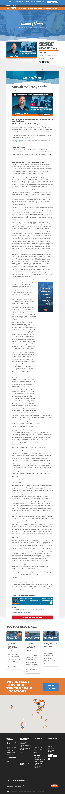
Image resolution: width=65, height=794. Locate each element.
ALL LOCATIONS (51, 748)
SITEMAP (21, 785)
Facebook (41, 609)
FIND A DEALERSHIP (38, 761)
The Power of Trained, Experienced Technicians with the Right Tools (13, 646)
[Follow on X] (43, 62)
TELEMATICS (23, 760)
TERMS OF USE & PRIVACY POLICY (12, 785)
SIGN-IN (60, 5)
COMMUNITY (50, 744)
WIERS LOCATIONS (51, 686)
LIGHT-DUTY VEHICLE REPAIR (11, 748)
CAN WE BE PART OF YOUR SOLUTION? (32, 617)
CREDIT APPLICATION (38, 747)
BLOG (35, 745)
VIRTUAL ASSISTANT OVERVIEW (24, 773)
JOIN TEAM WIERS (52, 742)
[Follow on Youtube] (48, 62)
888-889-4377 (20, 780)
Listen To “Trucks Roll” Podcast (24, 595)
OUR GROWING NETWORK (51, 751)
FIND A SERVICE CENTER (39, 759)
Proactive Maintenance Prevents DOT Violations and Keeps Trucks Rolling (31, 647)
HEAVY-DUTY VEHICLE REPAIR (11, 743)
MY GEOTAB (36, 752)
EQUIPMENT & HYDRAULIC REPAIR (24, 755)
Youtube (30, 611)
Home (7, 69)
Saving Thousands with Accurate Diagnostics (50, 645)
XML (25, 785)
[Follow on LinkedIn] (45, 62)
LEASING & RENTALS (10, 763)
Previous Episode (25, 612)
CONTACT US (37, 757)
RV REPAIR (22, 757)
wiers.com (20, 140)
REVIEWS (50, 746)
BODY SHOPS (23, 758)
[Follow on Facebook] (40, 62)
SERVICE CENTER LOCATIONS (10, 755)
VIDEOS (35, 743)
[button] (40, 704)
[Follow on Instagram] (51, 756)
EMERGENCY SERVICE (11, 752)
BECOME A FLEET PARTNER (24, 771)
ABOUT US (50, 741)
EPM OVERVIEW (23, 775)
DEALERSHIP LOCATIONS (9, 767)
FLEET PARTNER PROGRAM (23, 743)
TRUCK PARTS (9, 764)
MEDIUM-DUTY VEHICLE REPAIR (11, 745)
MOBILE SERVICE (10, 750)
